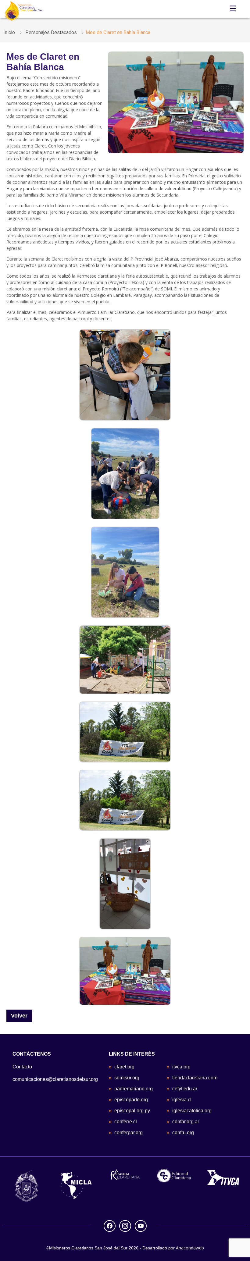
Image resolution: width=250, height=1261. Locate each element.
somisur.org (126, 1077)
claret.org (124, 1066)
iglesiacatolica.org (192, 1110)
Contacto (22, 1066)
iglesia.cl (181, 1099)
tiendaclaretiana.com (194, 1077)
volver (19, 1016)
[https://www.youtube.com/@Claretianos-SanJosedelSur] (141, 1225)
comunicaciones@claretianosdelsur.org (55, 1079)
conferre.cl (125, 1121)
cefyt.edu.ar (184, 1088)
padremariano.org (133, 1088)
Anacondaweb (190, 1248)
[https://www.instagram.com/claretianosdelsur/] (125, 1225)
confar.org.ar (185, 1121)
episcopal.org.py (132, 1110)
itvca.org (181, 1066)
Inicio (9, 32)
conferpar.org (128, 1132)
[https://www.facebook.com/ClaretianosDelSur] (109, 1225)
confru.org (183, 1132)
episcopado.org (131, 1099)
